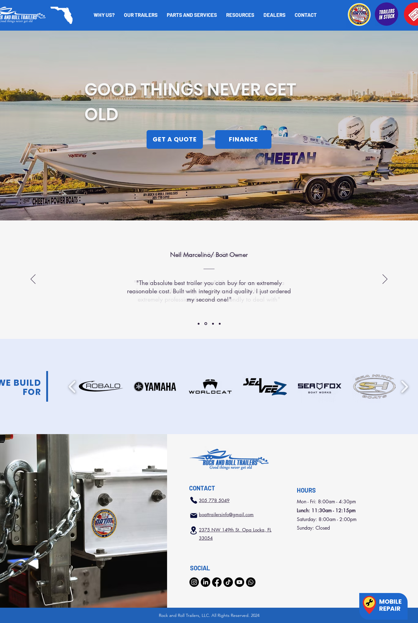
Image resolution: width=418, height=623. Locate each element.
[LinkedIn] (205, 582)
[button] (240, 15)
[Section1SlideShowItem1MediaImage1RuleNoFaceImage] (199, 324)
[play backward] (72, 386)
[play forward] (404, 386)
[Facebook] (217, 582)
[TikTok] (228, 582)
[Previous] (33, 279)
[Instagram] (194, 582)
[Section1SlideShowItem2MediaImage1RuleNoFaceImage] (205, 323)
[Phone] (194, 500)
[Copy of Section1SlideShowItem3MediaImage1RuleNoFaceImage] (220, 324)
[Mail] (194, 516)
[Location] (193, 530)
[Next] (385, 279)
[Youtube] (239, 582)
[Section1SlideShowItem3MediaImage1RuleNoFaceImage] (213, 324)
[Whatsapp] (251, 582)
